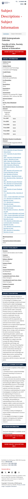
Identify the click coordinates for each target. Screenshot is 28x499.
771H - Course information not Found (14, 196)
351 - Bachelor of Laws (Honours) (13, 181)
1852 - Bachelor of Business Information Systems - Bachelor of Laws (13, 166)
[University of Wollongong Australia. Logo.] (6, 3)
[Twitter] (5, 472)
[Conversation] (18, 472)
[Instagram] (12, 472)
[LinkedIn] (15, 472)
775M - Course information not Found (14, 215)
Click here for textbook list (14, 436)
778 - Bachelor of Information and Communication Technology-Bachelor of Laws (13, 222)
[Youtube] (8, 472)
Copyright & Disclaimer (11, 486)
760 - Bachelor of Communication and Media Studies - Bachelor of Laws (13, 185)
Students (22, 1)
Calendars (6, 33)
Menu (22, 4)
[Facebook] (2, 472)
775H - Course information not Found (14, 213)
